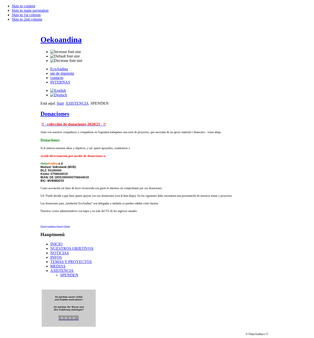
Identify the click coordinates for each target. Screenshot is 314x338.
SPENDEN (69, 275)
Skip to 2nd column (27, 19)
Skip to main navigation (30, 10)
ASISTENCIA (77, 103)
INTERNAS (60, 82)
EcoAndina (59, 69)
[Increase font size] (65, 52)
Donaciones (54, 114)
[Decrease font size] (66, 60)
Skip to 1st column (26, 15)
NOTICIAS (59, 253)
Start (60, 103)
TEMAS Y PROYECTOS (71, 262)
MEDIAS (57, 266)
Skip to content (23, 6)
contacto (56, 78)
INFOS (56, 257)
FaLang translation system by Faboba (55, 226)
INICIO (56, 244)
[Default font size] (65, 56)
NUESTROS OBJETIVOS (71, 248)
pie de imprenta (62, 73)
